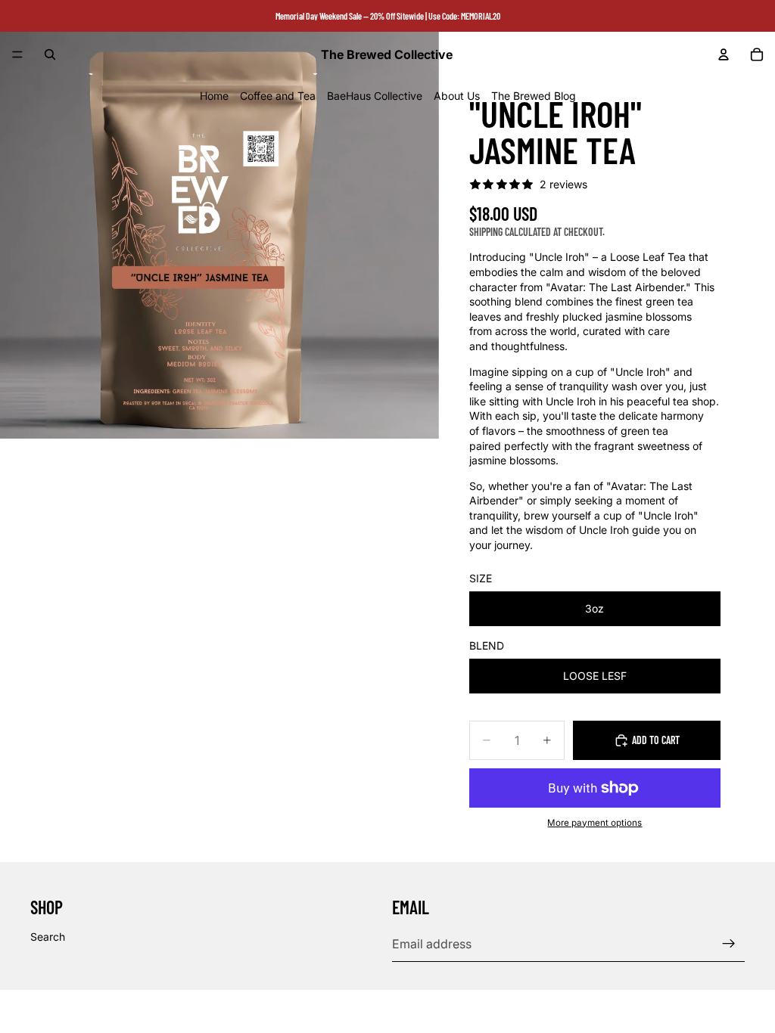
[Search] (50, 54)
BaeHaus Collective (374, 95)
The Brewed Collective (114, 1010)
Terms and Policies (387, 1011)
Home (214, 95)
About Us (457, 95)
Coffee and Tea (278, 95)
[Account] (723, 54)
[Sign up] (729, 944)
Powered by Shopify (210, 1010)
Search (47, 936)
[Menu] (17, 54)
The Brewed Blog (533, 95)
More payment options (594, 822)
